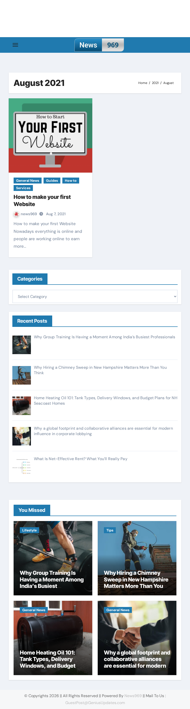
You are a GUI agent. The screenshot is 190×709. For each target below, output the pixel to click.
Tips (109, 530)
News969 (133, 695)
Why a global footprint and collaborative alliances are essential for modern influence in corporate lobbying (137, 665)
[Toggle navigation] (15, 45)
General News (27, 180)
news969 (29, 213)
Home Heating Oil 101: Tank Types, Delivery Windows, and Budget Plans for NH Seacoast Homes (48, 665)
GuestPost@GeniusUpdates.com (95, 702)
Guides (52, 180)
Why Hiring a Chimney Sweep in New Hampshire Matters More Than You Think (136, 583)
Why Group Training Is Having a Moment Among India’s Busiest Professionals (52, 583)
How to (71, 180)
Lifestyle (29, 530)
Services (23, 188)
